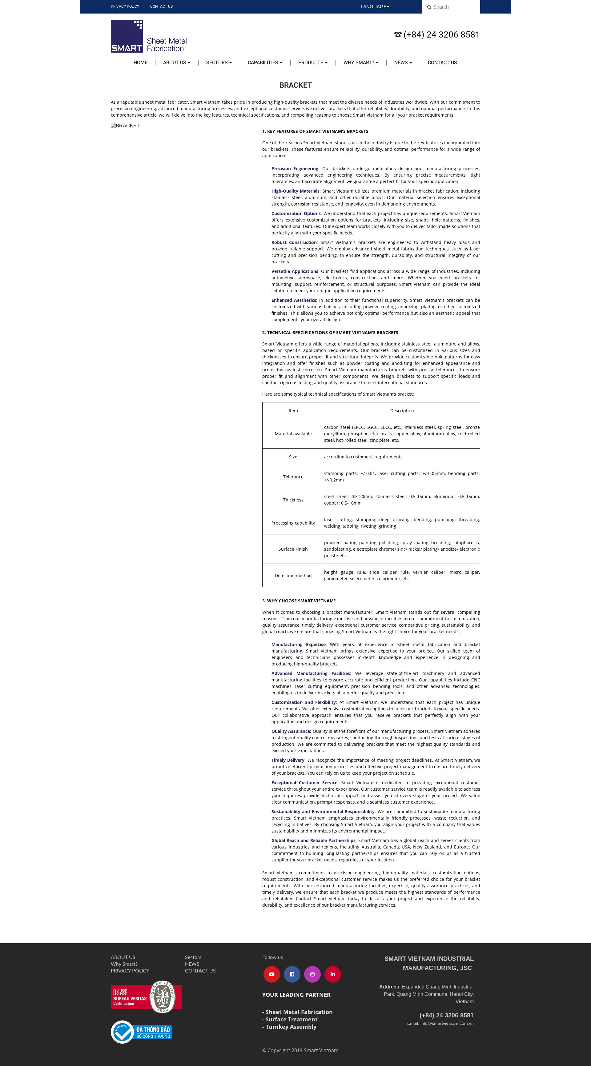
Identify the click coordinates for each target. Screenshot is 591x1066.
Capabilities (263, 63)
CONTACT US (161, 6)
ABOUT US (175, 63)
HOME (140, 63)
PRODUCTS (311, 63)
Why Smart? (360, 63)
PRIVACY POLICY (125, 6)
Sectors (217, 63)
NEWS (401, 63)
